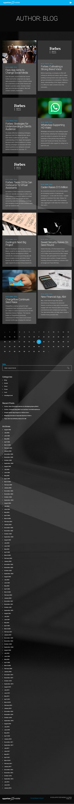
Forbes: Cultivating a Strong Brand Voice (51, 68)
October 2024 (8, 497)
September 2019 (8, 684)
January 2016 (7, 788)
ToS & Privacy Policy (37, 798)
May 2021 (6, 622)
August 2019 (7, 687)
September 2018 (8, 720)
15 (9, 337)
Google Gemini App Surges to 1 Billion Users (16, 412)
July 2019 (6, 690)
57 (9, 351)
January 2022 (7, 598)
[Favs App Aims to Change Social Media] (19, 51)
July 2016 (6, 782)
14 (4, 337)
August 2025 (7, 466)
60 (24, 351)
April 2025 (7, 478)
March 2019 (7, 702)
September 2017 (8, 745)
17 (19, 337)
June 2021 (7, 619)
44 (14, 346)
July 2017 (6, 748)
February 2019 (8, 705)
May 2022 (6, 586)
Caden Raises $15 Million (54, 187)
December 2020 (8, 638)
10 (53, 332)
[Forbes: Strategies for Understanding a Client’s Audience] (19, 107)
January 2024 (7, 524)
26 (63, 337)
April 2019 (7, 699)
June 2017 (7, 751)
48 (34, 346)
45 (19, 346)
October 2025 (8, 460)
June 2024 (7, 509)
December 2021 (8, 601)
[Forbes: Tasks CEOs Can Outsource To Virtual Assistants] (19, 165)
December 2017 (8, 742)
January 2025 (7, 488)
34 (34, 341)
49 (39, 346)
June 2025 (7, 472)
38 (53, 341)
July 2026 (6, 432)
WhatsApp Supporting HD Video (53, 126)
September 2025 (8, 463)
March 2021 (7, 628)
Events (6, 383)
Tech (15, 67)
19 (29, 337)
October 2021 (8, 607)
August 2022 (7, 576)
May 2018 (6, 733)
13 (68, 332)
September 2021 (8, 610)
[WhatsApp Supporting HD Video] (55, 107)
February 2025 (8, 484)
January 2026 (7, 451)
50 (43, 346)
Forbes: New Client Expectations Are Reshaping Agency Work (21, 406)
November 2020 (8, 641)
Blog (7, 67)
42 (4, 346)
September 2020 (8, 647)
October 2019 (8, 680)
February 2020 (8, 668)
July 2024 (6, 506)
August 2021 (7, 613)
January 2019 (7, 708)
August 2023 (7, 540)
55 (68, 346)
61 (29, 351)
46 (24, 346)
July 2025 (6, 469)
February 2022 (8, 595)
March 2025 (7, 481)
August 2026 (7, 429)
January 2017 (7, 766)
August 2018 (7, 723)
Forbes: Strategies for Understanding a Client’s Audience (18, 126)
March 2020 (7, 665)
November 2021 (8, 604)
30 (14, 341)
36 (43, 341)
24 (53, 337)
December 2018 (8, 711)
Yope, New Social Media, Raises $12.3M (15, 418)
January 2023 (7, 561)
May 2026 (6, 439)
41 (68, 341)
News (11, 67)
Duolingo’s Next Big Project (16, 243)
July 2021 (6, 616)
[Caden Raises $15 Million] (55, 168)
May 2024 (6, 512)
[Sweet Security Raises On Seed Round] (55, 224)
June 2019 (7, 693)
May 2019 (6, 696)
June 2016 (7, 785)
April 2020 (7, 662)
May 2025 (6, 475)
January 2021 (7, 635)
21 (39, 337)
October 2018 (8, 717)
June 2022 (7, 582)
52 (53, 346)
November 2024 (8, 494)
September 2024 (8, 500)
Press (47, 63)
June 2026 (7, 435)
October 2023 (8, 533)
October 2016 (8, 775)
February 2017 (8, 763)
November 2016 (8, 772)
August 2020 (7, 650)
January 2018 (7, 739)
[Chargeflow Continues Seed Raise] (19, 281)
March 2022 (7, 592)
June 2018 (7, 729)
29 (9, 341)
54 (63, 346)
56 (4, 351)
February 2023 (8, 558)
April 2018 (7, 736)
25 (58, 337)
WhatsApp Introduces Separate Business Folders (17, 415)
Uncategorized (8, 395)
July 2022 (6, 579)
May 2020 (6, 659)
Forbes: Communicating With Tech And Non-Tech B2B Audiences (22, 409)
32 (24, 341)
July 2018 (6, 726)
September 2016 (8, 778)
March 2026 (7, 445)
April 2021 (7, 625)
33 (29, 341)
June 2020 (7, 656)
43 (9, 346)
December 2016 (8, 769)
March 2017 (7, 760)
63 (39, 351)
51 (48, 346)
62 (34, 351)
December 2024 (8, 491)
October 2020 (8, 644)
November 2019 (8, 677)
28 (4, 341)
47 (29, 346)
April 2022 (7, 589)
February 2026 (8, 448)
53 (58, 346)
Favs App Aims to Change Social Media (17, 71)
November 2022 (8, 567)
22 (43, 337)
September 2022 (8, 573)
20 (34, 337)
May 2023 (6, 549)
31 (19, 341)
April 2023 (7, 552)
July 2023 (6, 543)
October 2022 (8, 570)
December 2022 (8, 564)
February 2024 (8, 521)
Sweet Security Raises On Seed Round (54, 243)
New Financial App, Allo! (53, 296)
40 (63, 341)
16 (14, 337)
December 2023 (8, 527)
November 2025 (8, 457)
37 (48, 341)
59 (19, 351)
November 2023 (8, 530)
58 (14, 351)
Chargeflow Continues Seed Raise (17, 301)
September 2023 (8, 537)
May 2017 (6, 754)
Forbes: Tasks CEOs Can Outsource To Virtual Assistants (19, 185)
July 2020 (6, 653)
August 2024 (7, 503)
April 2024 (7, 515)
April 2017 (7, 757)
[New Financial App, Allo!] (55, 279)
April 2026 (7, 442)
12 (63, 332)
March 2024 (7, 518)
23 (48, 337)
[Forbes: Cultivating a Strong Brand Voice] (55, 50)
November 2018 (8, 714)
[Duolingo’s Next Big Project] (19, 224)
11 (58, 332)
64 (43, 351)
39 (58, 341)
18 (24, 337)
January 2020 (7, 671)
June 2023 (7, 546)
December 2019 (8, 674)
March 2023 (7, 555)
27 (68, 337)
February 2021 (8, 631)
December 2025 (8, 454)
